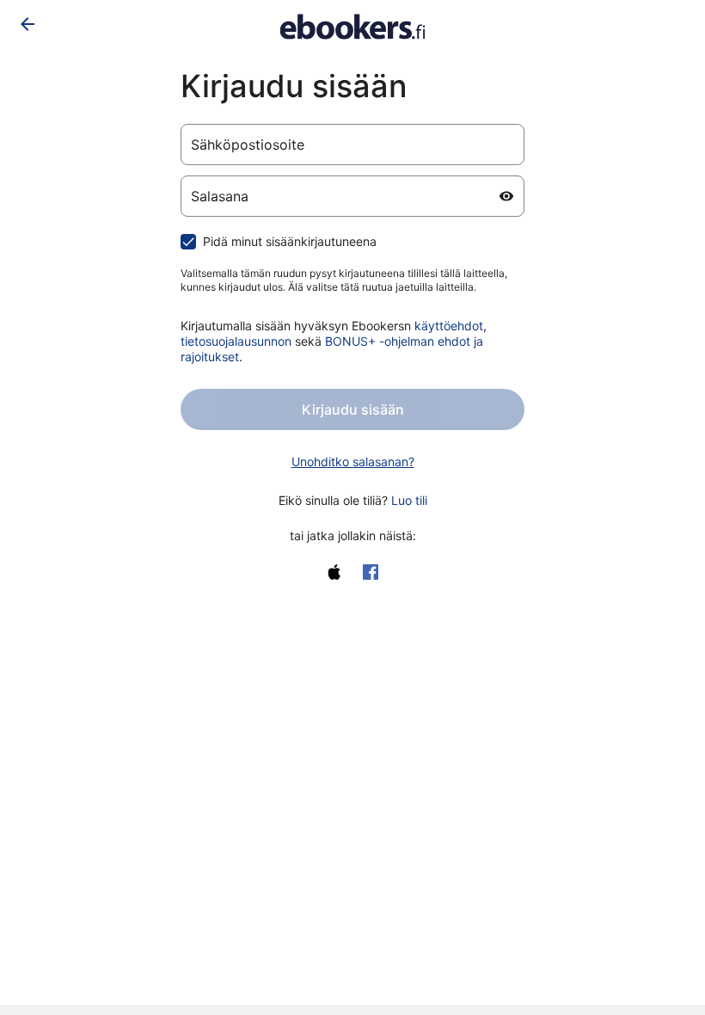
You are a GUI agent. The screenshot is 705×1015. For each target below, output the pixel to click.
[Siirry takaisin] (27, 24)
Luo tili (409, 500)
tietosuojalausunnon (236, 341)
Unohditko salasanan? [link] (352, 461)
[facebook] (370, 572)
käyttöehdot (448, 325)
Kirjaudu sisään (353, 409)
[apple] (334, 572)
